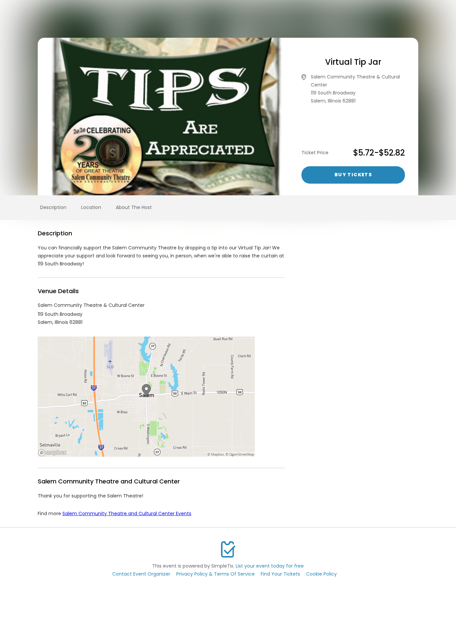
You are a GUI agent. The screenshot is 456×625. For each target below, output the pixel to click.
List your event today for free (270, 566)
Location (91, 207)
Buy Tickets (353, 174)
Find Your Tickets (280, 574)
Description (53, 207)
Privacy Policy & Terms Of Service (215, 574)
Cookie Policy (321, 574)
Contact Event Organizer (141, 574)
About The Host (134, 207)
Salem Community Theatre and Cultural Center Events (126, 513)
